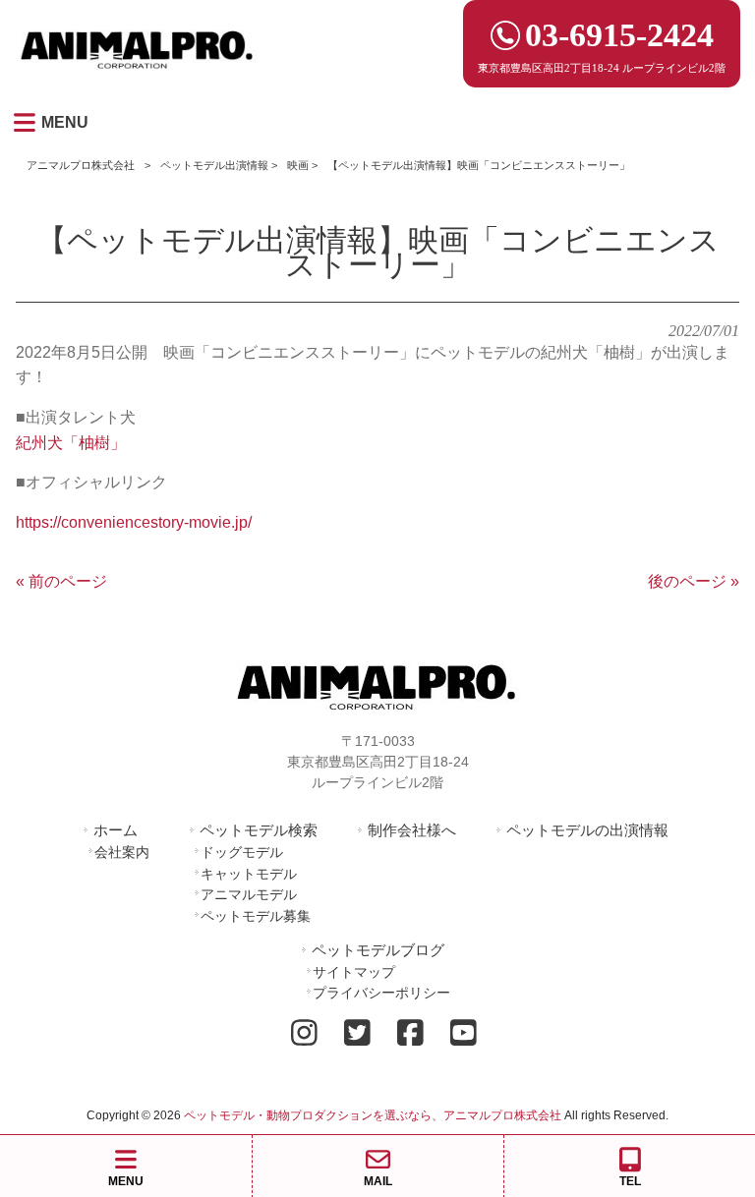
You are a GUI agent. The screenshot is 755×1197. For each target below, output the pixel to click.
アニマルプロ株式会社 (81, 165)
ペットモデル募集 (256, 916)
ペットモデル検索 (259, 830)
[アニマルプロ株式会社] (138, 75)
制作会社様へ (412, 830)
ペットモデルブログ (378, 949)
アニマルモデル (249, 894)
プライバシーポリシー (381, 992)
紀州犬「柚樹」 (71, 442)
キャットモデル (249, 874)
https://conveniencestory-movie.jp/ (134, 522)
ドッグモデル (242, 852)
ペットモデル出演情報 (214, 165)
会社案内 (121, 852)
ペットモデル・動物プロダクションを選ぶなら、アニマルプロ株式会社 (372, 1115)
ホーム (115, 830)
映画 (298, 165)
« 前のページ (61, 581)
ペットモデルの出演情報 (587, 830)
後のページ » (693, 581)
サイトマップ (354, 972)
